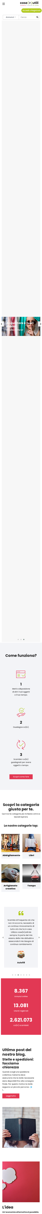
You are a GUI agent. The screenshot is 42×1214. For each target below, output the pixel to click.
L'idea (7, 1207)
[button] (18, 639)
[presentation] (3, 937)
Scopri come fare (21, 776)
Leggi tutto (11, 1096)
